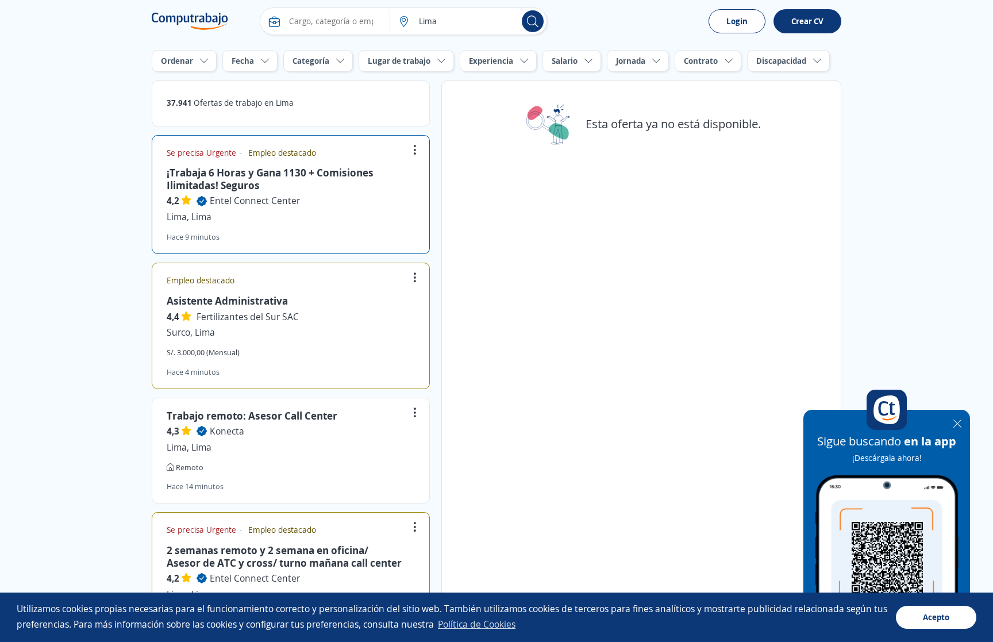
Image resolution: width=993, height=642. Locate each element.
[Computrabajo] (190, 21)
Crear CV (807, 21)
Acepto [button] (936, 617)
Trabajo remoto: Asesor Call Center (252, 415)
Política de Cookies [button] (476, 624)
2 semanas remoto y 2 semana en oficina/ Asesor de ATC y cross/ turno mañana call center (284, 556)
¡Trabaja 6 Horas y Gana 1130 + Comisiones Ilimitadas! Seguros (270, 179)
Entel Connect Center (255, 200)
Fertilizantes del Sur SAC (248, 316)
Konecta (227, 431)
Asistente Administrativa (227, 300)
